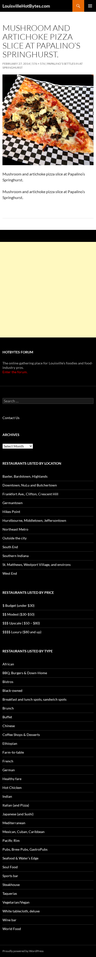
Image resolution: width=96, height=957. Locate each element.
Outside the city (14, 538)
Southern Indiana (15, 556)
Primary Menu (90, 6)
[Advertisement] (48, 289)
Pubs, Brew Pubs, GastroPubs (25, 849)
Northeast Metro (15, 529)
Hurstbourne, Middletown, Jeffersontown (34, 520)
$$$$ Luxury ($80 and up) (21, 632)
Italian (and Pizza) (15, 805)
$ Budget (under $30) (18, 605)
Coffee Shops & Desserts (21, 735)
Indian (7, 796)
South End (10, 547)
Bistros (7, 682)
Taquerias (9, 893)
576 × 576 (38, 63)
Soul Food (10, 867)
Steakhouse (11, 884)
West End (9, 573)
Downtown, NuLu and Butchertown (29, 485)
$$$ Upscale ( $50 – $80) (21, 623)
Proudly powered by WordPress (23, 951)
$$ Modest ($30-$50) (18, 614)
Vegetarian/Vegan (16, 902)
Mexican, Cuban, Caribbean (23, 832)
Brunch (8, 708)
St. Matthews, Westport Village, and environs (36, 564)
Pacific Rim (11, 840)
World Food (11, 929)
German (8, 770)
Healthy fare (11, 779)
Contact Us (10, 418)
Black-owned (12, 690)
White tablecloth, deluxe (21, 911)
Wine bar (9, 920)
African (8, 664)
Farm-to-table (13, 752)
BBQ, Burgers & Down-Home (24, 673)
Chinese (8, 726)
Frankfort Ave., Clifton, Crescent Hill (30, 494)
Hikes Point (11, 512)
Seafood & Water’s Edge (20, 858)
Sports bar (10, 876)
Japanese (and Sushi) (17, 814)
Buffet (7, 717)
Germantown (12, 503)
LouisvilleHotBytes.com (26, 6)
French (7, 761)
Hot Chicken (12, 787)
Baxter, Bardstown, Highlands (25, 476)
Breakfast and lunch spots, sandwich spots (34, 699)
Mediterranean (13, 823)
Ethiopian (9, 743)
